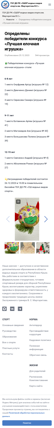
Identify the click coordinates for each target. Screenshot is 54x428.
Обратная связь (38, 355)
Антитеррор (35, 325)
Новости (10, 19)
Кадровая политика (40, 340)
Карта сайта (35, 386)
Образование (9, 336)
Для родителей (37, 371)
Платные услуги (10, 348)
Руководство (9, 331)
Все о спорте (9, 342)
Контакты (7, 353)
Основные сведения (13, 325)
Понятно (27, 423)
